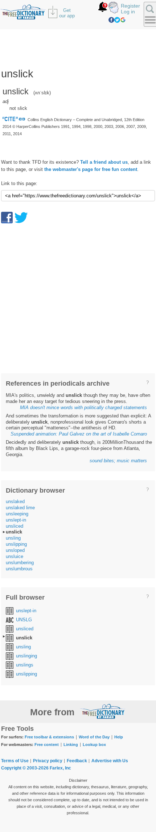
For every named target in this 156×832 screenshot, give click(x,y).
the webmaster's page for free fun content (90, 169)
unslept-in (16, 520)
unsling (13, 538)
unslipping (16, 544)
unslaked (15, 501)
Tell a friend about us (104, 162)
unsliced (14, 526)
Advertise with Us (109, 760)
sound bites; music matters (118, 460)
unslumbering (20, 562)
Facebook (111, 20)
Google (123, 20)
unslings (24, 665)
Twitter (117, 20)
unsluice (14, 556)
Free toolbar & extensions (49, 737)
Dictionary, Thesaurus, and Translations (102, 711)
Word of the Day (94, 737)
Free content (46, 744)
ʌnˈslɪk (42, 92)
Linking (70, 744)
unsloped (15, 550)
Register (130, 6)
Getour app (67, 13)
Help (118, 737)
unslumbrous (19, 568)
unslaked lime (20, 507)
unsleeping (17, 513)
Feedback (77, 760)
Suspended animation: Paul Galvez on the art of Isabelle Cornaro (79, 434)
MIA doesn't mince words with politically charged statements (83, 407)
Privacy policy (47, 760)
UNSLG (24, 619)
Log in (128, 11)
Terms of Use (15, 760)
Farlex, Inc (60, 768)
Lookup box (94, 744)
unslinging (26, 656)
